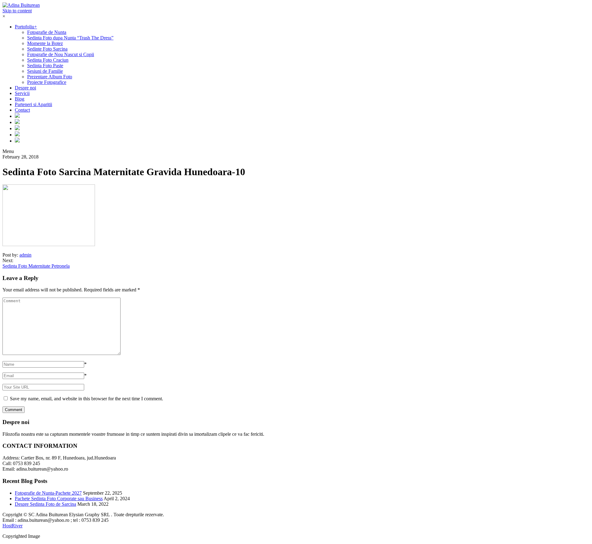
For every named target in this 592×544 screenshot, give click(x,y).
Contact (22, 110)
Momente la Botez (45, 43)
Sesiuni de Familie (45, 71)
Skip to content (17, 10)
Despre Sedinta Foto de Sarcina (45, 504)
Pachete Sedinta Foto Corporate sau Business (59, 498)
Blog (19, 98)
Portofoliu (26, 26)
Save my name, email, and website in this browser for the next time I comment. (86, 398)
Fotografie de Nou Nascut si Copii (60, 54)
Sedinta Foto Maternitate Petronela (36, 266)
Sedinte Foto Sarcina (47, 49)
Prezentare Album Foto (49, 76)
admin (25, 255)
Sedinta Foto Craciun (47, 60)
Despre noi (25, 87)
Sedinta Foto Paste (45, 65)
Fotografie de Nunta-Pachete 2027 (48, 493)
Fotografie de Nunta (46, 32)
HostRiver (12, 525)
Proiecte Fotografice (46, 82)
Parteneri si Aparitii (33, 104)
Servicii (22, 93)
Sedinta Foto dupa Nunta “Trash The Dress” (70, 37)
